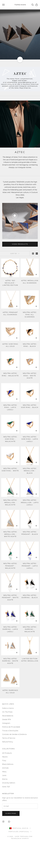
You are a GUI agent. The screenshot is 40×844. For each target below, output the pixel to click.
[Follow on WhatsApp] (9, 821)
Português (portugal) (19, 831)
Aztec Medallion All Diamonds (29, 282)
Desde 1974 (6, 719)
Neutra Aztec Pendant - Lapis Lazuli (30, 566)
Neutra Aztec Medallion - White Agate (10, 534)
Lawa (4, 775)
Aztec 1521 (6, 787)
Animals (5, 768)
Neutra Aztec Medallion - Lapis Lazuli (30, 502)
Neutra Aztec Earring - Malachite (30, 629)
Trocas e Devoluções (10, 731)
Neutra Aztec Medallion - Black (30, 471)
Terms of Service (8, 738)
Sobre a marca (8, 708)
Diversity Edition (8, 783)
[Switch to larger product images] (33, 253)
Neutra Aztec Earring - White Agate (10, 661)
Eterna (4, 779)
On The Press (7, 712)
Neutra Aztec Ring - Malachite (10, 374)
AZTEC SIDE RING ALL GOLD (10, 345)
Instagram (6, 723)
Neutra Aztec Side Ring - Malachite (10, 439)
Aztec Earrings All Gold (10, 691)
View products (20, 244)
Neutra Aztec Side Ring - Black (29, 406)
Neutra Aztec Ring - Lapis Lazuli (10, 407)
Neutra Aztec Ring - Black (30, 345)
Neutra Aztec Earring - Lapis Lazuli (10, 629)
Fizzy (4, 760)
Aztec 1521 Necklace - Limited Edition (10, 283)
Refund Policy (7, 742)
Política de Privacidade (11, 727)
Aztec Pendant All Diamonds (10, 313)
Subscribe (10, 813)
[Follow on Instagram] (3, 821)
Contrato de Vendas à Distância (14, 734)
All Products (7, 753)
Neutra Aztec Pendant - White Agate (10, 597)
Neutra (4, 757)
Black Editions (7, 764)
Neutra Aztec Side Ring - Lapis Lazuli (30, 439)
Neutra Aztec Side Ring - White (10, 470)
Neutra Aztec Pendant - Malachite (10, 566)
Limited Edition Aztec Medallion (29, 660)
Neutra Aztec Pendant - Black (29, 533)
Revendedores (8, 716)
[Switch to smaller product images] (37, 253)
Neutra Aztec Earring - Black (30, 596)
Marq (4, 772)
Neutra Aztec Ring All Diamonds (30, 314)
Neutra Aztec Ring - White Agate (30, 375)
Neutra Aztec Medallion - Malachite (10, 502)
